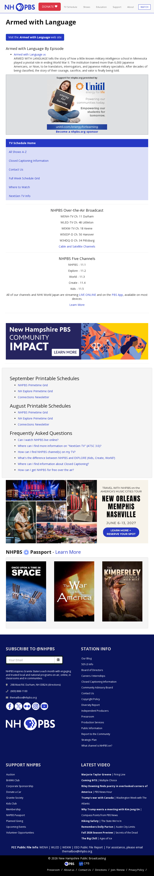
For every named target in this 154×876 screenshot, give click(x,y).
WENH (44, 847)
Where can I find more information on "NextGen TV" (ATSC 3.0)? (59, 446)
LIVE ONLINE (87, 295)
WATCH (144, 6)
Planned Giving (14, 821)
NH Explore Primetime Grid (35, 391)
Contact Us (16, 169)
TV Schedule (70, 6)
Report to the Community (95, 734)
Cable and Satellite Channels (77, 246)
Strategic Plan (89, 740)
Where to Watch (19, 187)
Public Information (91, 728)
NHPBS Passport (15, 815)
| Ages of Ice (96, 838)
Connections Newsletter (33, 397)
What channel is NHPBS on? (96, 745)
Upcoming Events (16, 827)
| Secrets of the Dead (109, 832)
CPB (86, 863)
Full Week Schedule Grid (24, 178)
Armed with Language (30, 54)
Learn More (77, 305)
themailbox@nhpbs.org (23, 697)
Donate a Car (13, 792)
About (130, 6)
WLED (55, 847)
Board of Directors (92, 670)
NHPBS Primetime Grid (33, 385)
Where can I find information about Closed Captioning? (53, 464)
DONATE (48, 6)
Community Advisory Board (97, 687)
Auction (10, 774)
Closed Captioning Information (29, 161)
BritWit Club (13, 780)
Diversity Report (90, 705)
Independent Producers (94, 710)
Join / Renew (118, 870)
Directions (101, 870)
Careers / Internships (93, 676)
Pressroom (87, 716)
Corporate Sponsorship (19, 786)
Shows (86, 6)
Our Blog (86, 658)
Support (117, 6)
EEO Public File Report (88, 847)
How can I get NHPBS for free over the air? (46, 470)
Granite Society (14, 797)
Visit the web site (35, 37)
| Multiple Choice (99, 780)
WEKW (66, 847)
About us (69, 870)
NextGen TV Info (19, 196)
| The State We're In (101, 821)
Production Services (92, 722)
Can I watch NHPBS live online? (38, 440)
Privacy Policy (136, 870)
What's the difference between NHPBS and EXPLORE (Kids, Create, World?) (66, 458)
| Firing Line (103, 774)
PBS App (117, 295)
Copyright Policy (90, 699)
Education (101, 6)
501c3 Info (87, 664)
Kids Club (11, 803)
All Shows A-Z (18, 152)
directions (54, 684)
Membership (13, 809)
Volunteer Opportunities (20, 832)
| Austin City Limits (108, 827)
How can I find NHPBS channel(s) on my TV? (46, 452)
